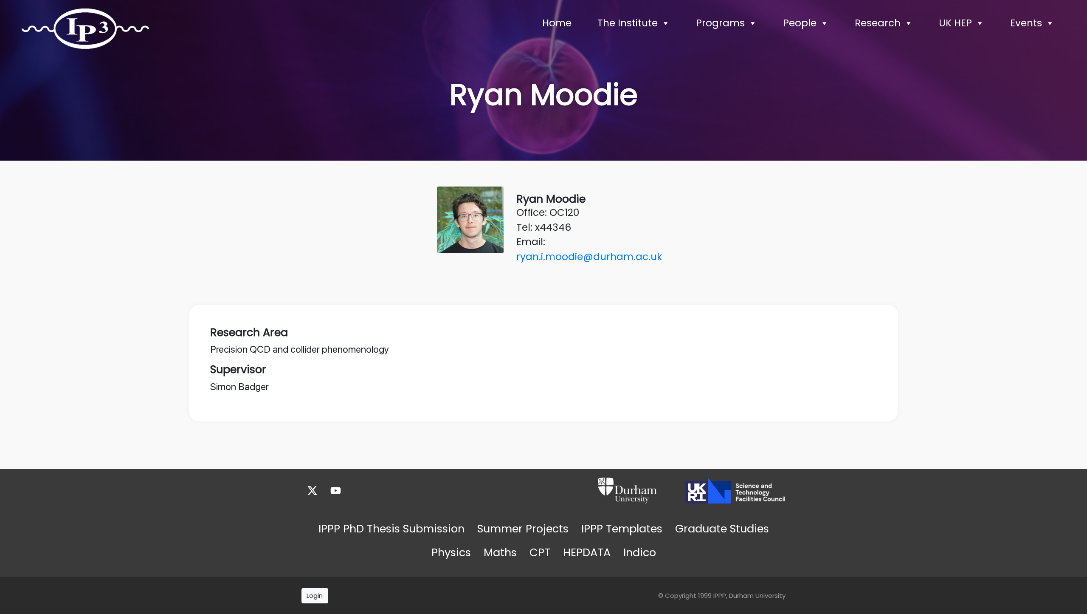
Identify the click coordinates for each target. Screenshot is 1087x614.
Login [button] (315, 595)
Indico (639, 552)
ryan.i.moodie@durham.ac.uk (589, 256)
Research (878, 23)
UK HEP (955, 23)
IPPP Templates (621, 528)
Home (557, 23)
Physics (451, 552)
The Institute (627, 23)
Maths (500, 552)
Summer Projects (523, 528)
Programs (720, 23)
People (800, 23)
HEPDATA (587, 552)
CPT (539, 552)
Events (1026, 23)
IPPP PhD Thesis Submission (391, 528)
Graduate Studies (722, 528)
